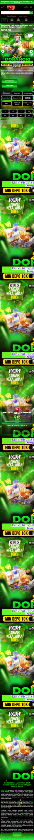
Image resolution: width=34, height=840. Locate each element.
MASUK (17, 422)
